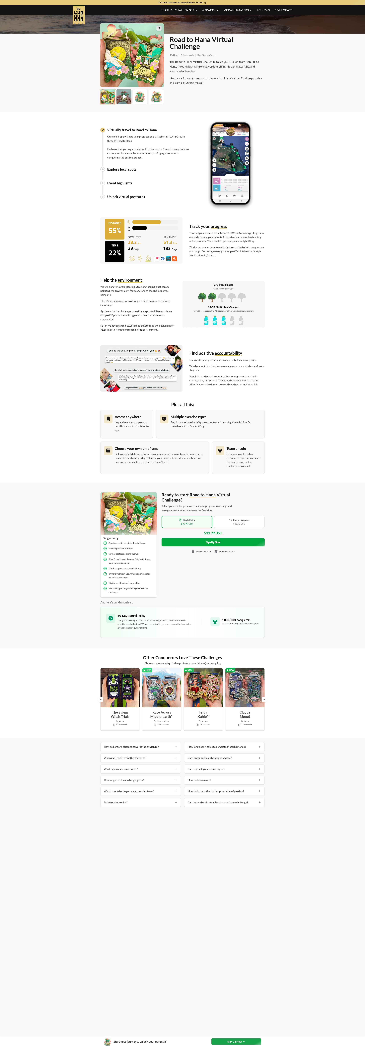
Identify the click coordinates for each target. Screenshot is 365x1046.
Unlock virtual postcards (126, 197)
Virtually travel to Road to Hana (132, 130)
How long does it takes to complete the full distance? (217, 746)
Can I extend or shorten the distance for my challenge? (218, 802)
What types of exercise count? (121, 769)
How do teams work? (199, 780)
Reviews (263, 10)
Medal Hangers (236, 10)
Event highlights (119, 183)
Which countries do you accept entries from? (129, 791)
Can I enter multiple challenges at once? (210, 757)
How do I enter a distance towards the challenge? (131, 746)
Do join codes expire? (115, 802)
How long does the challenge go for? (124, 780)
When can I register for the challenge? (125, 757)
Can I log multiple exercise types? (206, 769)
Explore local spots (121, 169)
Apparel (208, 10)
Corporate (283, 10)
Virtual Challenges (178, 10)
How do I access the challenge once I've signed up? (216, 791)
